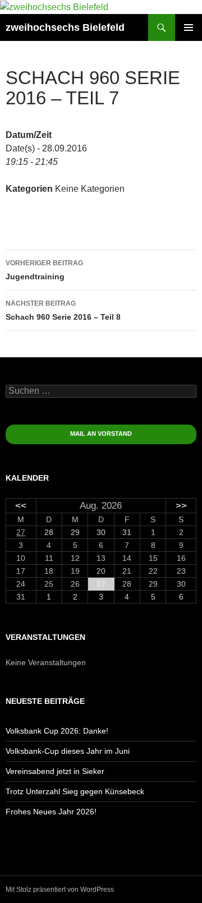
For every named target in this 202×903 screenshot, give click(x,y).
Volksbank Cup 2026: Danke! (57, 730)
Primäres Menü (188, 27)
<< (20, 505)
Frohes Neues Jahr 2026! (51, 811)
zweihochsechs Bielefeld (65, 27)
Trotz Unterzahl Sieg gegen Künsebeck (75, 791)
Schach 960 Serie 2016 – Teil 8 (63, 310)
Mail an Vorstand (101, 433)
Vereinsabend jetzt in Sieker (55, 771)
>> (181, 505)
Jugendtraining (44, 270)
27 (20, 532)
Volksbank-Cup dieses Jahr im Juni (68, 751)
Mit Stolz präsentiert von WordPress (60, 889)
